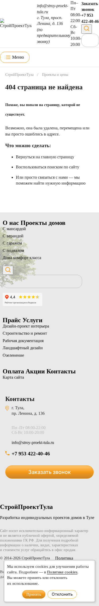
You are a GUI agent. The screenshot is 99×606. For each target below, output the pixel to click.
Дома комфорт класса (22, 257)
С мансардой (14, 228)
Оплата (14, 371)
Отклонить (62, 594)
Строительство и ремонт (25, 333)
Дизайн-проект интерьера (26, 326)
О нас (12, 222)
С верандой (13, 236)
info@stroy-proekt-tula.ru (33, 442)
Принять (33, 594)
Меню (18, 57)
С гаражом (12, 243)
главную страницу (57, 157)
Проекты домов (43, 222)
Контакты (61, 371)
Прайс (12, 320)
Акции (36, 371)
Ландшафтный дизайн (23, 348)
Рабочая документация (23, 340)
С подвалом (13, 250)
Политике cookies (62, 572)
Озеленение (13, 355)
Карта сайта (13, 377)
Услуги (32, 320)
